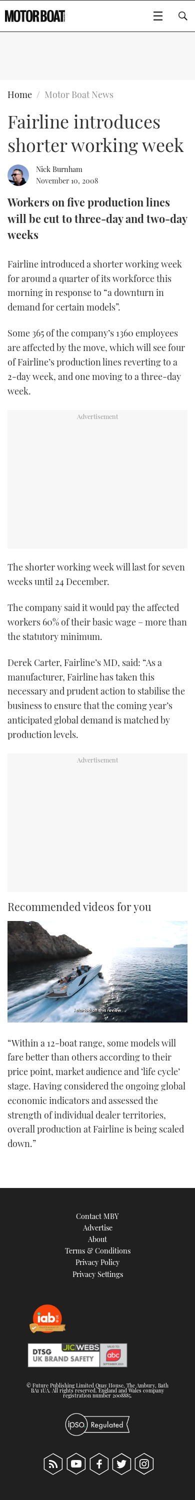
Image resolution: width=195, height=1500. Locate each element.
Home (20, 94)
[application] (98, 971)
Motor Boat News (79, 94)
